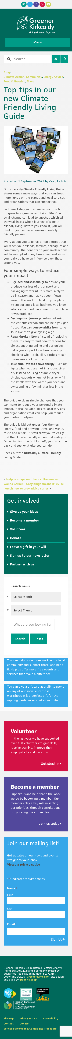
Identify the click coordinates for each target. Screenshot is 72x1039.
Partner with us (22, 564)
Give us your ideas (24, 511)
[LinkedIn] (30, 4)
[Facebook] (36, 4)
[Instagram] (42, 4)
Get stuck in (50, 763)
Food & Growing (14, 81)
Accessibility (50, 1018)
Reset (38, 639)
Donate (15, 538)
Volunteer (17, 529)
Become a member (24, 520)
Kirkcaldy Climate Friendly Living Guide (37, 189)
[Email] (24, 4)
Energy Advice (53, 77)
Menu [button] (37, 42)
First (10, 895)
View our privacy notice (23, 864)
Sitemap (9, 1018)
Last (9, 908)
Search (20, 639)
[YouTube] (48, 4)
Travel (31, 81)
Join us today (49, 823)
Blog (7, 72)
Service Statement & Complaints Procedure (30, 1028)
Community (34, 77)
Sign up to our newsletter (30, 555)
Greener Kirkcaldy (36, 23)
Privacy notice (28, 1018)
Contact (9, 1023)
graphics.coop (28, 979)
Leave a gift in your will (28, 547)
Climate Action (14, 77)
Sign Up (57, 939)
